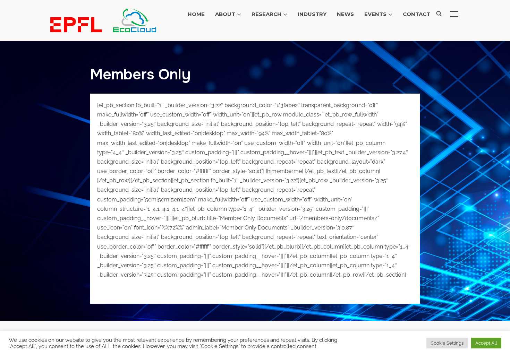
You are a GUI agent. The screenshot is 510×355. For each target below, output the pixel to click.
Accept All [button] (486, 343)
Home (196, 14)
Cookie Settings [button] (447, 343)
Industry (312, 14)
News (345, 14)
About (225, 14)
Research (266, 14)
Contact (416, 14)
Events (375, 14)
